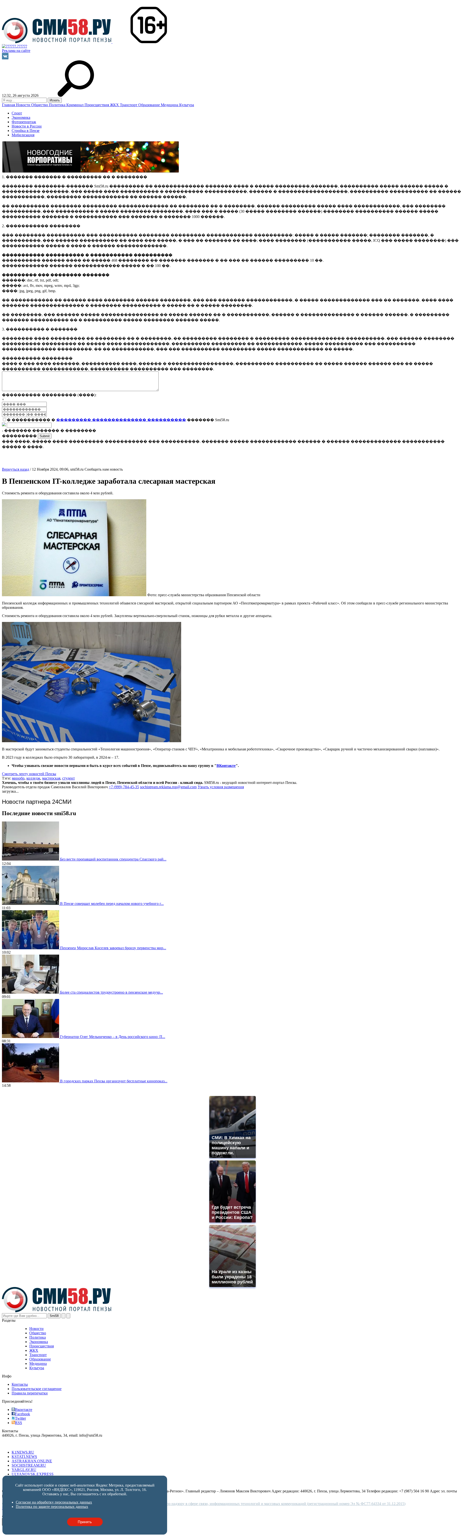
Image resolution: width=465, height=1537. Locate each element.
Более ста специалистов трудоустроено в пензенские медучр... (111, 992)
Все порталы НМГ (17, 1444)
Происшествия (97, 105)
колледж (33, 778)
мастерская (51, 778)
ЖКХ (115, 105)
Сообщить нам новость (104, 469)
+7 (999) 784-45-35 (124, 787)
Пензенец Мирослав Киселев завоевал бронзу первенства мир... (113, 948)
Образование (149, 105)
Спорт (17, 113)
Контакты (20, 1384)
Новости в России (27, 126)
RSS (18, 1423)
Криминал (75, 105)
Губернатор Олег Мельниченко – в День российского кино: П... (112, 1037)
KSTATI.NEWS (24, 1457)
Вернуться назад (15, 469)
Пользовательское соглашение (37, 1389)
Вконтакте (23, 1410)
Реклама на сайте (16, 50)
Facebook (22, 1414)
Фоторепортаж (24, 122)
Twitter (20, 1418)
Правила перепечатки (30, 1393)
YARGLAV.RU (24, 1470)
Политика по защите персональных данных (52, 1507)
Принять (85, 1522)
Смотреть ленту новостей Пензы (29, 774)
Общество (40, 105)
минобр (18, 778)
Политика (57, 105)
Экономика (21, 117)
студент (68, 778)
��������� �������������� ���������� (121, 420)
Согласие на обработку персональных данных (54, 1502)
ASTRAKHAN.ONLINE (32, 1461)
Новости (23, 105)
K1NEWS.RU (23, 1452)
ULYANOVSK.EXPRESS (33, 1474)
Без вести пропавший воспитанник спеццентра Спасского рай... (113, 859)
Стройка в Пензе (25, 131)
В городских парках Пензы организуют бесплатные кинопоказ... (113, 1081)
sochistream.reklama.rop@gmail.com (168, 787)
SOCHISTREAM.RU (29, 1465)
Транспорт (129, 105)
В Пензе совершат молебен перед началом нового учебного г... (112, 903)
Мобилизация (23, 135)
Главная (9, 105)
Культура (186, 105)
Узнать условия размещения (221, 787)
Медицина (170, 105)
